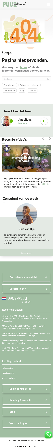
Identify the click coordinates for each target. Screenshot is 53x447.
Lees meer (26, 253)
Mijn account (9, 90)
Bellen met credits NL (29, 85)
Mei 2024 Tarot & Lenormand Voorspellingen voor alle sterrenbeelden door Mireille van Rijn (26, 334)
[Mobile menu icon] (48, 4)
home (23, 67)
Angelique (25, 119)
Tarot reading (8, 373)
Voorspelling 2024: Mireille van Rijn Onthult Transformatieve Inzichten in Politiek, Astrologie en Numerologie (25, 318)
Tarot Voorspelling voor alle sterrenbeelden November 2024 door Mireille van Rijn (26, 341)
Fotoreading (7, 368)
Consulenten (9, 85)
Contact (32, 90)
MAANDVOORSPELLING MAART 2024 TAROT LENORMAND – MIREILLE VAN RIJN (23, 327)
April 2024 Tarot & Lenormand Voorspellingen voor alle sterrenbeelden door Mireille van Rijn (26, 349)
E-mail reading (8, 378)
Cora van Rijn (26, 229)
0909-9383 (17, 298)
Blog (22, 90)
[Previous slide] (43, 138)
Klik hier (46, 184)
